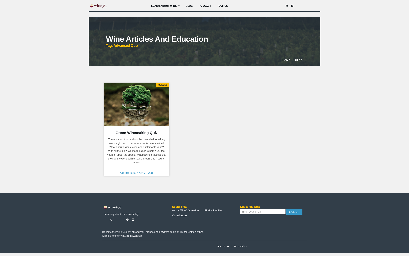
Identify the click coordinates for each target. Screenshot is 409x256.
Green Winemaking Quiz (137, 133)
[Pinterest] (287, 6)
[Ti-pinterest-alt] (127, 219)
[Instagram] (275, 6)
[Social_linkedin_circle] (133, 219)
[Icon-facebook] (270, 6)
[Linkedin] (292, 6)
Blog (189, 5)
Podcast (205, 5)
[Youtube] (281, 6)
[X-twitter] (110, 219)
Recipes (222, 5)
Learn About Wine (164, 5)
